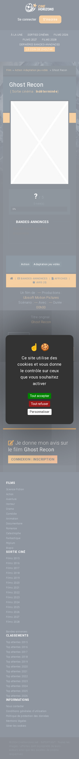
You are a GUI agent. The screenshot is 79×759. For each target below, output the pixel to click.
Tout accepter (39, 396)
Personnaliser (39, 412)
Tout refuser (39, 404)
